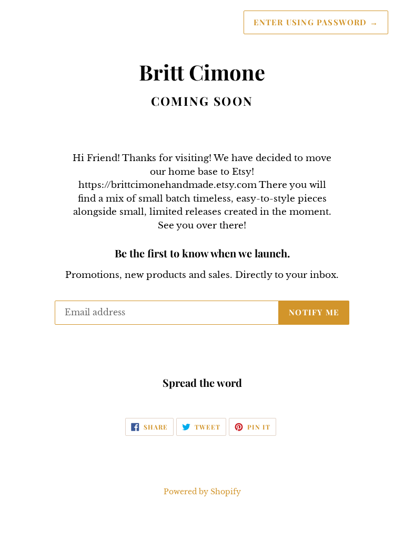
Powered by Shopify (202, 491)
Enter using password (316, 22)
